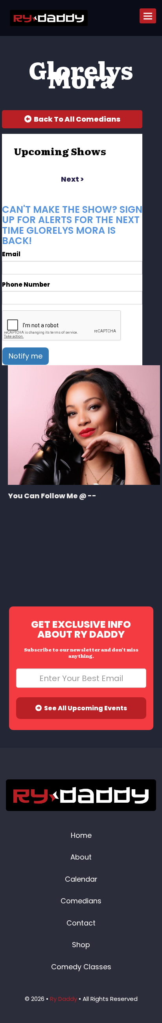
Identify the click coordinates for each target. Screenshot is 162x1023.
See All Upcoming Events (84, 708)
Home (81, 835)
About (81, 857)
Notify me (25, 356)
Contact (81, 923)
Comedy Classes (81, 967)
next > (72, 179)
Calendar (81, 879)
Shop (81, 945)
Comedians (81, 901)
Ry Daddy (63, 999)
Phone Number (26, 284)
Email (11, 254)
